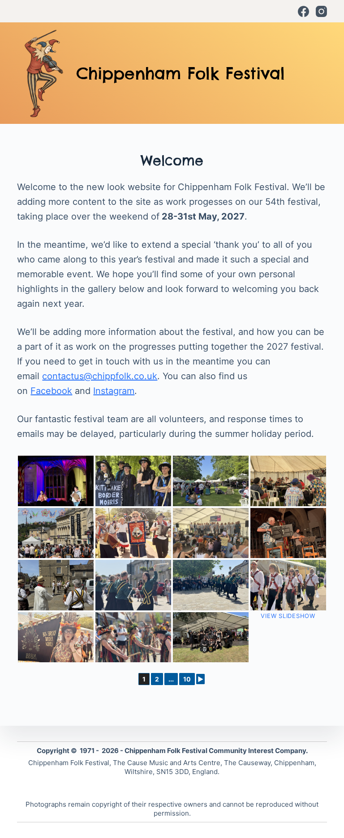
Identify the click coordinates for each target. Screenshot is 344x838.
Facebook (51, 390)
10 (187, 679)
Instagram (113, 390)
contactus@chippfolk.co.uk (99, 376)
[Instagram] (321, 11)
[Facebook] (303, 11)
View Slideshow (288, 615)
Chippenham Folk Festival (180, 73)
